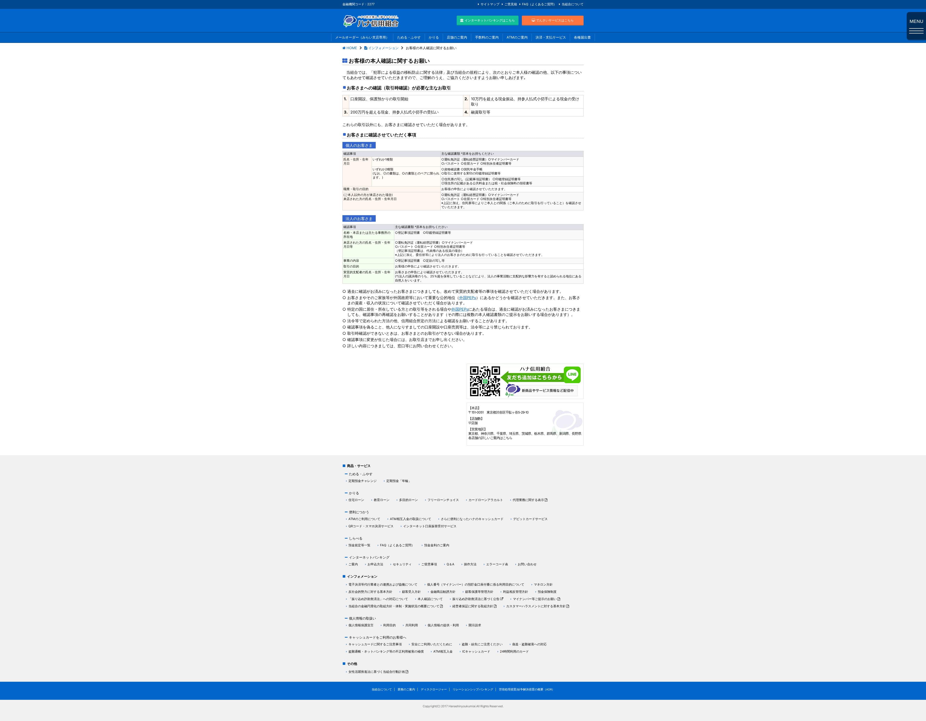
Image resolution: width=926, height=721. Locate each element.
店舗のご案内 (457, 37)
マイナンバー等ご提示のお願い (535, 599)
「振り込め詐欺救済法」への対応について (378, 599)
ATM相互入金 (443, 651)
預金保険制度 (547, 592)
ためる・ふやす (409, 37)
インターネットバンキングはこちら (489, 20)
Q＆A (450, 564)
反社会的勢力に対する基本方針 (370, 592)
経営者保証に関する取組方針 (472, 606)
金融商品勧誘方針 (443, 592)
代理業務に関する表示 (528, 500)
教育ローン (381, 500)
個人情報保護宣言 (361, 625)
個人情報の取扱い (362, 618)
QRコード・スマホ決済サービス (371, 526)
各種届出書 (582, 37)
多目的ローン (408, 500)
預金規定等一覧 (359, 545)
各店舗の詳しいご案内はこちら (490, 438)
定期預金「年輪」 (398, 481)
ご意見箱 (510, 4)
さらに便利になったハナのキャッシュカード (472, 519)
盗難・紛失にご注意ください (482, 644)
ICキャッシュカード (476, 651)
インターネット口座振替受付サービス (429, 526)
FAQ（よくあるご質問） (539, 4)
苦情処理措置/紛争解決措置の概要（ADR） (527, 689)
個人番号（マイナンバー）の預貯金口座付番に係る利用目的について (475, 584)
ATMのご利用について (364, 519)
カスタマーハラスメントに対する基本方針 (536, 606)
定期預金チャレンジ (362, 481)
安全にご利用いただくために (431, 644)
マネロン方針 (543, 584)
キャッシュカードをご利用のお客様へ (377, 637)
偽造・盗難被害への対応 (529, 644)
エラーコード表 (497, 564)
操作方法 (470, 564)
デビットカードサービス (530, 519)
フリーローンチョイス (443, 500)
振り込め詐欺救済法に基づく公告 (475, 599)
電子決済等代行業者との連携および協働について (382, 584)
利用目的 (389, 625)
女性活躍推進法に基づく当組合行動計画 (376, 672)
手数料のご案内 (487, 37)
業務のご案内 (406, 689)
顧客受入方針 (411, 592)
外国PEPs (467, 297)
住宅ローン (356, 500)
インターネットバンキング (369, 557)
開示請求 (475, 625)
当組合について (573, 4)
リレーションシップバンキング (473, 689)
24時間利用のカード (514, 651)
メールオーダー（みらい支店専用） (362, 37)
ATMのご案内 (517, 37)
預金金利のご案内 (436, 545)
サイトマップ (490, 4)
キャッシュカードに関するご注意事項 (375, 644)
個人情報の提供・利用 (443, 625)
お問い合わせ (527, 564)
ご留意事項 (429, 564)
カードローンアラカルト (486, 500)
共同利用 (411, 625)
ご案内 (353, 564)
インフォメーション (362, 576)
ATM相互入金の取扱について (410, 519)
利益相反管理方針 (515, 592)
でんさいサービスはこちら (554, 20)
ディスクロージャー (434, 689)
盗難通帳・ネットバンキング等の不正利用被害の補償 (386, 651)
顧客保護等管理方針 (479, 592)
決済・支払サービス (551, 37)
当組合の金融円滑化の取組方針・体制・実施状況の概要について (393, 606)
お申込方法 (375, 564)
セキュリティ (402, 564)
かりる (434, 37)
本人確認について (430, 599)
